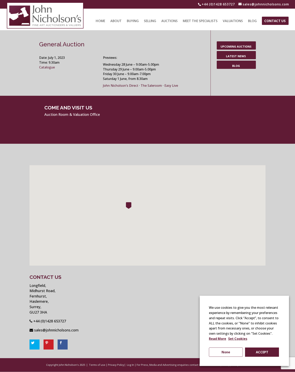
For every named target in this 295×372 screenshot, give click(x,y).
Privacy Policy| (117, 365)
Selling (150, 21)
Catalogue (47, 67)
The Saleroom (152, 85)
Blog (252, 21)
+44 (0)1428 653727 (49, 321)
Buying (133, 21)
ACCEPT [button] (262, 352)
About (116, 21)
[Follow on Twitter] (35, 344)
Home (100, 21)
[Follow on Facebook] (63, 344)
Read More (217, 338)
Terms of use (97, 365)
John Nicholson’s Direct (120, 85)
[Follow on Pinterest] (49, 344)
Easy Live (171, 85)
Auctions (169, 21)
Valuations (233, 21)
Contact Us (275, 21)
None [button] (226, 352)
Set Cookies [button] (237, 338)
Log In (130, 365)
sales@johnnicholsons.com (56, 330)
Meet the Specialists (200, 21)
